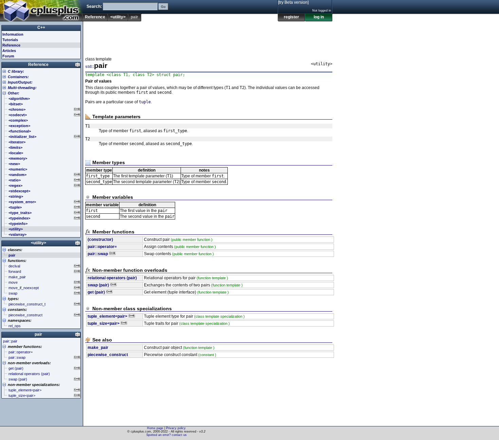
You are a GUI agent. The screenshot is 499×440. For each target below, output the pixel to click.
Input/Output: (20, 82)
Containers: (18, 77)
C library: (16, 71)
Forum (8, 56)
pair (38, 334)
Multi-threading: (22, 88)
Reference (95, 17)
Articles (9, 51)
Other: (13, 93)
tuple (145, 102)
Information (12, 34)
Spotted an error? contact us (166, 435)
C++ (41, 27)
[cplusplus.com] (41, 11)
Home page (155, 428)
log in (319, 17)
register (291, 17)
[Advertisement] (208, 37)
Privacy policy (176, 428)
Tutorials (10, 40)
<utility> (118, 17)
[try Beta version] (293, 2)
